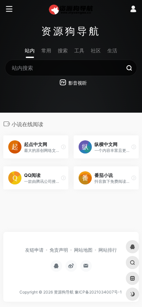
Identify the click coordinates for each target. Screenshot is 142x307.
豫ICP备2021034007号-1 (98, 292)
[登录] (133, 9)
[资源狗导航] (71, 9)
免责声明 (59, 250)
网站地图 (83, 250)
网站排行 (107, 250)
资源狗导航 (64, 292)
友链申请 (34, 250)
